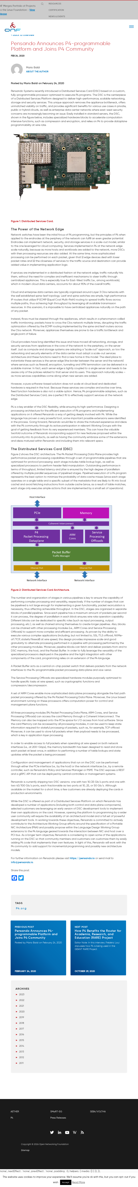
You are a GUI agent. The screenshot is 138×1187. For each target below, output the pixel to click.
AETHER (15, 1111)
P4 (12, 1117)
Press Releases (58, 1117)
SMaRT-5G (56, 1111)
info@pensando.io (22, 862)
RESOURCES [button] (55, 3)
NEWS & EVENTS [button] (57, 16)
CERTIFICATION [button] (56, 10)
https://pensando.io (82, 858)
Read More (78, 1182)
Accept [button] (65, 1182)
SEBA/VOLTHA (98, 1111)
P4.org (21, 908)
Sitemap (25, 1150)
